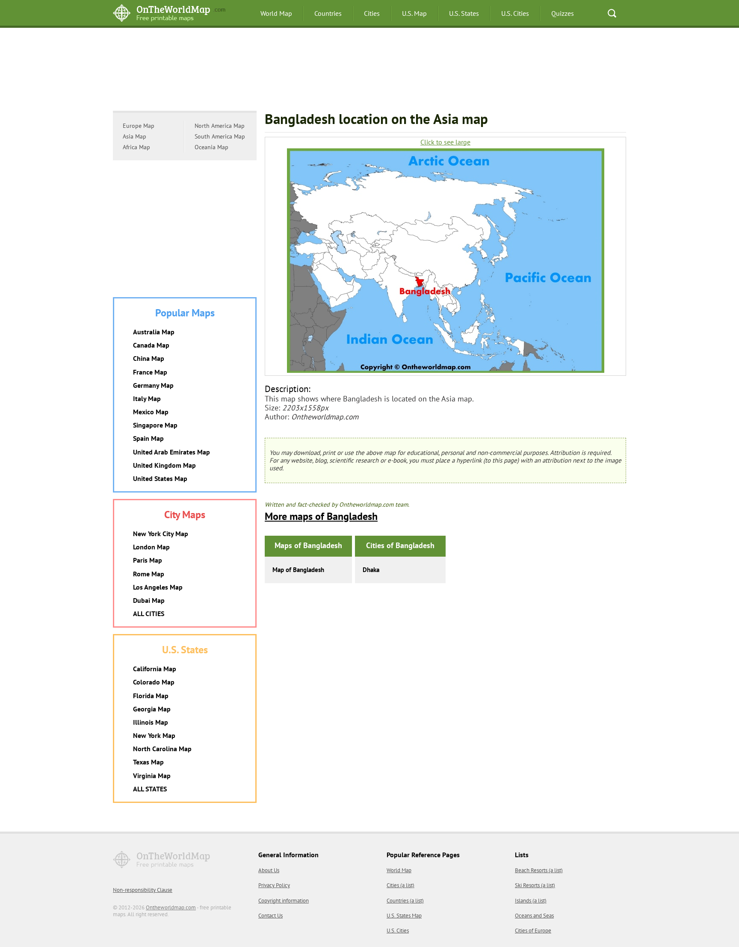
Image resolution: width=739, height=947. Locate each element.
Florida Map (150, 695)
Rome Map (148, 573)
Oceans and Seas (534, 915)
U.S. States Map (404, 915)
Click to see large (445, 142)
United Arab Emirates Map (171, 452)
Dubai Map (149, 600)
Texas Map (148, 762)
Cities (372, 13)
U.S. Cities (515, 13)
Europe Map (138, 126)
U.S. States (464, 13)
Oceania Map (211, 147)
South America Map (220, 136)
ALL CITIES (148, 613)
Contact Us (270, 915)
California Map (154, 668)
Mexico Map (150, 411)
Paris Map (147, 560)
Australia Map (153, 331)
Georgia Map (152, 709)
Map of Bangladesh (298, 570)
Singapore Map (155, 425)
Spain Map (148, 438)
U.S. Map (414, 13)
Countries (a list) (405, 900)
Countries (328, 13)
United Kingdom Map (164, 465)
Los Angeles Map (158, 587)
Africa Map (136, 147)
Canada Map (151, 345)
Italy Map (147, 398)
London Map (151, 547)
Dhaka (371, 570)
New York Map (154, 735)
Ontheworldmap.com (171, 907)
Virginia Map (152, 775)
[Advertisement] (369, 70)
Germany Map (153, 385)
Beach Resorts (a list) (539, 870)
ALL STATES (150, 789)
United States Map (160, 478)
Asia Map (134, 136)
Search (612, 13)
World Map (276, 13)
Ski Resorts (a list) (535, 885)
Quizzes (562, 13)
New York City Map (160, 533)
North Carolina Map (162, 748)
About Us (268, 870)
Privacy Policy (274, 885)
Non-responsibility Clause (142, 890)
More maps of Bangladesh (321, 516)
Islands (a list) (531, 900)
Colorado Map (153, 682)
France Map (150, 372)
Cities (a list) (400, 885)
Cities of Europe (533, 930)
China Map (148, 358)
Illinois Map (150, 722)
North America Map (220, 126)
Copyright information (283, 900)
